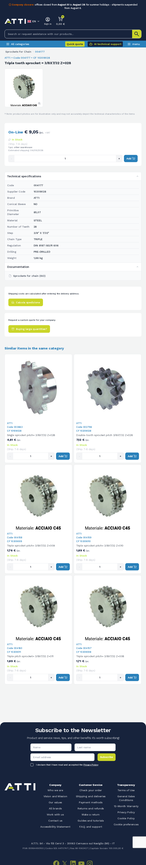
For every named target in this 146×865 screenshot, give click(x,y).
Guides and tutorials (91, 820)
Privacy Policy (90, 764)
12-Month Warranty (126, 806)
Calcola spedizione (28, 302)
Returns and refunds (91, 808)
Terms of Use (126, 790)
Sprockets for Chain (18, 51)
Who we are (55, 790)
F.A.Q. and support (90, 826)
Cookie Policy (126, 818)
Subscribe (106, 757)
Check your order (90, 790)
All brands (55, 808)
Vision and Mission (55, 796)
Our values (55, 802)
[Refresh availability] (9, 140)
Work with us (55, 814)
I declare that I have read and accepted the (67, 764)
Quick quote (75, 44)
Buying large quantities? (31, 328)
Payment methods (90, 802)
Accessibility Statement (55, 826)
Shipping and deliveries (91, 796)
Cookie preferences (126, 824)
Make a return (91, 814)
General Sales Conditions (126, 798)
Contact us (55, 820)
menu (136, 44)
